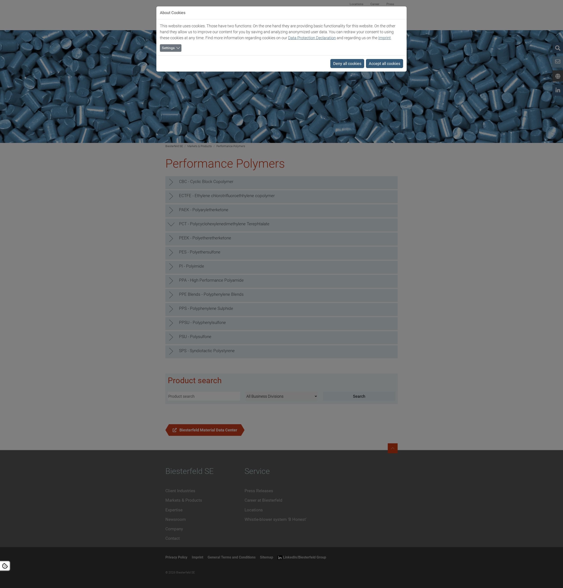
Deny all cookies (347, 63)
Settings (168, 48)
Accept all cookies (384, 63)
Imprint (384, 37)
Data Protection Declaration (312, 37)
